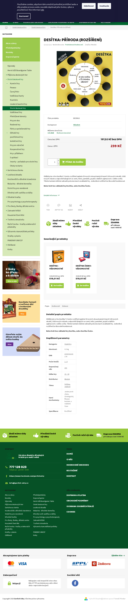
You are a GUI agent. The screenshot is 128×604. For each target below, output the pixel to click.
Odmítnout (89, 6)
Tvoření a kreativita (16, 219)
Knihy (10, 249)
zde (42, 9)
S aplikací (14, 157)
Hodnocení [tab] (56, 306)
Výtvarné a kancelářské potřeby (21, 231)
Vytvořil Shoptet (95, 599)
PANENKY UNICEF (15, 240)
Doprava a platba (76, 495)
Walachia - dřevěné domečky (20, 183)
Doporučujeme (12, 56)
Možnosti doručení (64, 133)
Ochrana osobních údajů (80, 506)
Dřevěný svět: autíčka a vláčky (20, 192)
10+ (65, 368)
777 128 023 (17, 467)
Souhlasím (104, 6)
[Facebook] (75, 583)
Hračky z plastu (14, 236)
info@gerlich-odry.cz (18, 483)
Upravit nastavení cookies (54, 599)
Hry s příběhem (16, 153)
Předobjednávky (13, 47)
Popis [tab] (47, 306)
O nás (69, 459)
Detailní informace (50, 195)
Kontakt (71, 476)
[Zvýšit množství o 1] (58, 160)
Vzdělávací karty (17, 95)
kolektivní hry (16, 141)
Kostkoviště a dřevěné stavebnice (22, 179)
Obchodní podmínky (77, 500)
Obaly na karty (16, 165)
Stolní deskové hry (15, 79)
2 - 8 (66, 362)
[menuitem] (5, 22)
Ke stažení (71, 470)
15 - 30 (66, 374)
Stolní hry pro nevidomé (18, 188)
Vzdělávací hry (16, 112)
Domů (69, 454)
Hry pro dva (15, 120)
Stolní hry (68, 344)
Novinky (9, 52)
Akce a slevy (11, 43)
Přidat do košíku (74, 162)
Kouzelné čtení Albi (16, 215)
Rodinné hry (15, 124)
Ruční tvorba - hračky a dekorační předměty (22, 225)
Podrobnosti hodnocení (74, 45)
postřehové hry (16, 137)
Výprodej (11, 66)
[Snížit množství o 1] (58, 163)
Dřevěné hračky (14, 197)
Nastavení (23, 16)
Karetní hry (15, 83)
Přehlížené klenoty (18, 116)
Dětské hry (14, 133)
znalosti (67, 386)
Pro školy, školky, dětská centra (21, 206)
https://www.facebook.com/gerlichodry (26, 476)
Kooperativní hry (17, 149)
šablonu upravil (114, 599)
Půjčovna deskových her (18, 75)
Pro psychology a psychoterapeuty (22, 201)
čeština (67, 384)
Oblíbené (11, 245)
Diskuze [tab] (65, 306)
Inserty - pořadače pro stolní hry (24, 161)
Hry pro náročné (17, 145)
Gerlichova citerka (15, 170)
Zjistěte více (117, 555)
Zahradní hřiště (14, 210)
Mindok (67, 379)
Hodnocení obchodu (77, 465)
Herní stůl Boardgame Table (20, 70)
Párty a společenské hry (20, 128)
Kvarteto (14, 100)
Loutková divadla (15, 174)
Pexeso (13, 87)
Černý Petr (14, 91)
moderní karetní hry (18, 104)
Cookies (70, 512)
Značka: (90, 45)
